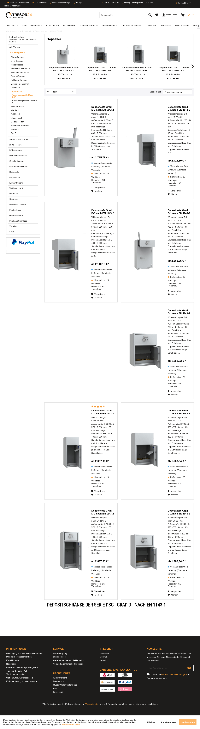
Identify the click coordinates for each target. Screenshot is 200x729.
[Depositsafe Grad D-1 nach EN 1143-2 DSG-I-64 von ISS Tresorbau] (146, 350)
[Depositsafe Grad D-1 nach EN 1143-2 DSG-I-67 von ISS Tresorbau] (146, 149)
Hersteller (104, 653)
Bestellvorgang (60, 653)
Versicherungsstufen (15, 674)
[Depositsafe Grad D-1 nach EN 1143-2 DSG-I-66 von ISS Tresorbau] (69, 252)
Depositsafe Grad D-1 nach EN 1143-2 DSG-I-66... (102, 212)
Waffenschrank (16, 188)
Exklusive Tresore (19, 80)
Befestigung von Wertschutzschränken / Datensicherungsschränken (24, 655)
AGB (55, 688)
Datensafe (15, 87)
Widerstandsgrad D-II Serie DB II (24, 102)
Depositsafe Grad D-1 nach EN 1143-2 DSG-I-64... (179, 312)
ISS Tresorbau (64, 74)
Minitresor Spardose (20, 125)
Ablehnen (151, 722)
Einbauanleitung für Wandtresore (21, 681)
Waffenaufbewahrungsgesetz (19, 678)
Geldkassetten (17, 122)
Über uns (104, 657)
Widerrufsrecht (60, 678)
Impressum (58, 692)
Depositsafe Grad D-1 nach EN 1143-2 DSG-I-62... (174, 69)
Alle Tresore (14, 47)
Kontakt (103, 660)
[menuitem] (126, 15)
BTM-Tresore (17, 61)
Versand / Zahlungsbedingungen (68, 664)
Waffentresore (17, 106)
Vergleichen (99, 187)
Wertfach (15, 110)
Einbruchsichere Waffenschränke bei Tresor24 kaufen (23, 39)
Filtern (53, 92)
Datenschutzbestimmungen (174, 674)
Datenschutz (59, 681)
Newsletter (11, 664)
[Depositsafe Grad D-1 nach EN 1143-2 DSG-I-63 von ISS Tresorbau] (69, 451)
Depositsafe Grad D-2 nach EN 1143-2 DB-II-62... (64, 69)
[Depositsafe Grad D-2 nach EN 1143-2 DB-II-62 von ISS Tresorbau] (64, 54)
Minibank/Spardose (18, 221)
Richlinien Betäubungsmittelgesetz (22, 667)
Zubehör (15, 129)
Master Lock (16, 118)
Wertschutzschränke (20, 68)
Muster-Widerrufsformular (65, 685)
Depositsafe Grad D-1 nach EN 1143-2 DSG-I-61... (137, 69)
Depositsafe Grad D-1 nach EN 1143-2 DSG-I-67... (179, 108)
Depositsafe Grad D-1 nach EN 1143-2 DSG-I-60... (101, 69)
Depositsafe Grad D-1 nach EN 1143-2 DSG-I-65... (179, 212)
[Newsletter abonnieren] (189, 668)
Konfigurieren (188, 722)
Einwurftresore (17, 57)
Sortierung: (155, 92)
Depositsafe (16, 91)
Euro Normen (12, 660)
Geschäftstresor (18, 76)
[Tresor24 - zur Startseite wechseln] (19, 15)
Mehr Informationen (71, 724)
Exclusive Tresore (17, 204)
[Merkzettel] (157, 15)
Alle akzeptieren (168, 722)
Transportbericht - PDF (17, 671)
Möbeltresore (17, 65)
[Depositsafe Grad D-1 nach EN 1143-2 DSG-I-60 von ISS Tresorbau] (101, 54)
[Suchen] (150, 15)
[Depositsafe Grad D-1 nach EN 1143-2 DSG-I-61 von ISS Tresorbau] (137, 54)
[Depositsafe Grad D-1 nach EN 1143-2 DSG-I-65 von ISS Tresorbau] (146, 250)
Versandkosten (92, 704)
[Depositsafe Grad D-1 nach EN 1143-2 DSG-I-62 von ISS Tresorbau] (174, 54)
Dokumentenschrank (20, 84)
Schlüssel (15, 114)
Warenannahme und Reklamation (68, 660)
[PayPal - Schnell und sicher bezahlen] (23, 242)
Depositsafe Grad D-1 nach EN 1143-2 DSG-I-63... (102, 412)
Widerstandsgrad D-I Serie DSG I (22, 96)
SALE (13, 133)
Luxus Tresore (59, 657)
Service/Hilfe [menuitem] (182, 3)
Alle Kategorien (17, 52)
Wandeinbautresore (20, 72)
